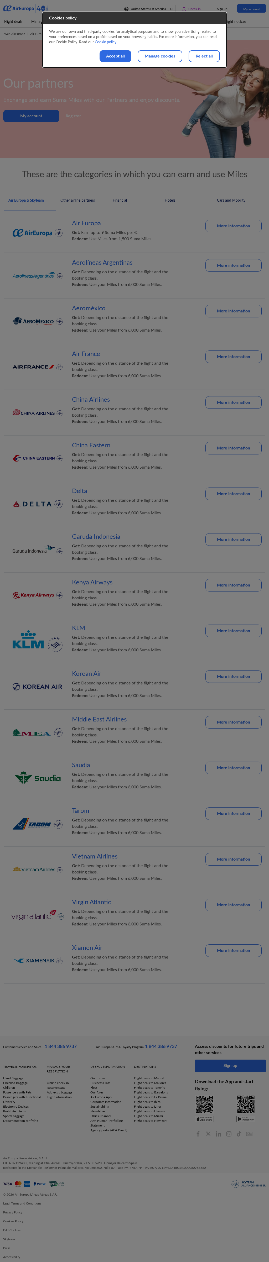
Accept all (115, 56)
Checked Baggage (15, 1083)
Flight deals (13, 22)
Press (6, 1248)
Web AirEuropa (14, 33)
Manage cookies (160, 56)
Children (9, 1087)
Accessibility (11, 1257)
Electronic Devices (16, 1106)
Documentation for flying (20, 1120)
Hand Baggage (13, 1078)
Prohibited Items (14, 1111)
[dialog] (134, 39)
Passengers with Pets (17, 1092)
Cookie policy (105, 42)
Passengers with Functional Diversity (22, 1099)
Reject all (204, 56)
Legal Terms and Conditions (22, 1203)
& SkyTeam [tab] (26, 200)
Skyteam (9, 1239)
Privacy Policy (12, 1212)
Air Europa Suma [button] (42, 33)
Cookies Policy (13, 1221)
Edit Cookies (11, 1230)
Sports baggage (13, 1116)
